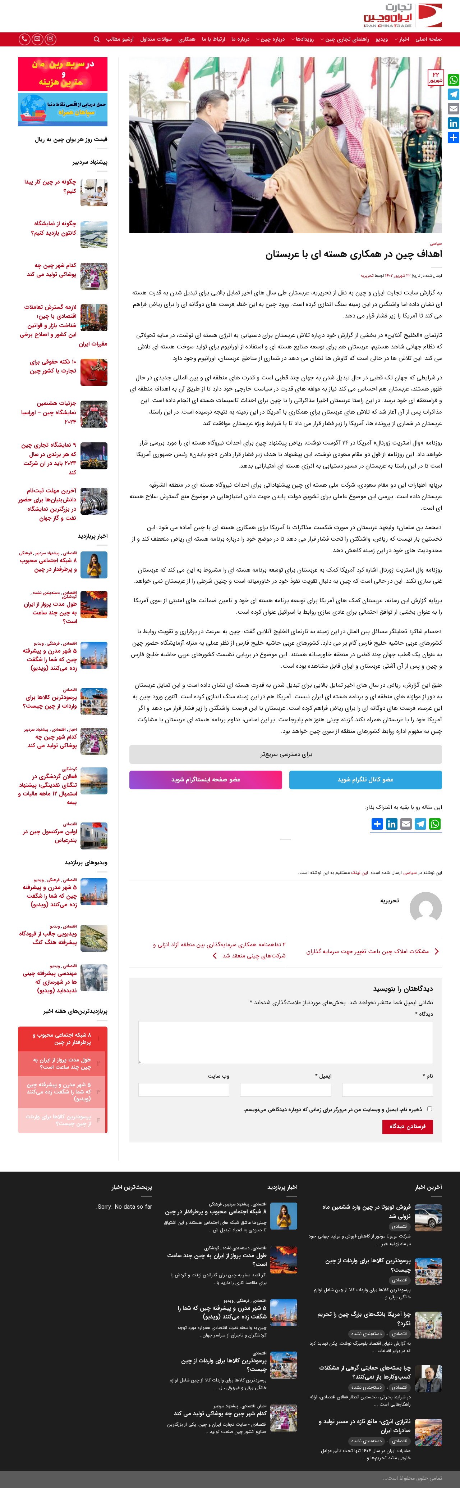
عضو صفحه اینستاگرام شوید (205, 780)
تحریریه (367, 275)
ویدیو (382, 39)
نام (428, 1076)
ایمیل (323, 1076)
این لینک (359, 872)
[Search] (97, 39)
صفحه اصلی (428, 39)
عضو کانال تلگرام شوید (366, 780)
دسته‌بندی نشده (366, 1334)
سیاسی (436, 243)
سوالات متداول (156, 39)
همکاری (187, 39)
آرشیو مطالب (119, 39)
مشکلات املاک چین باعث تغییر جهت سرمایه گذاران (369, 951)
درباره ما (240, 39)
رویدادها (305, 39)
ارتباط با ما (213, 39)
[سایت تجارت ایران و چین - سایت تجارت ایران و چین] (399, 16)
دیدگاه (424, 1014)
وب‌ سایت (218, 1076)
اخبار (404, 39)
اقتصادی (400, 1226)
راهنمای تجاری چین (347, 39)
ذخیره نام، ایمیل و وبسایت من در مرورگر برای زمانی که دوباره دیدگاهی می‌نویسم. (333, 1110)
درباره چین (272, 39)
